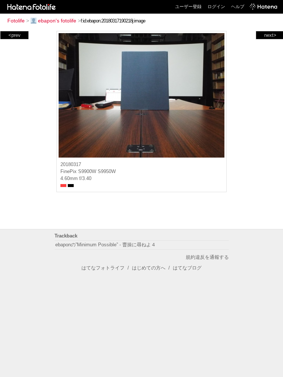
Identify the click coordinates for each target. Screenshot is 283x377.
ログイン (216, 6)
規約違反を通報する (207, 257)
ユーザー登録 (188, 6)
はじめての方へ (148, 268)
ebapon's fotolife (57, 21)
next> (270, 35)
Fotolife (16, 21)
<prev (14, 35)
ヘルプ (237, 6)
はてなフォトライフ (103, 268)
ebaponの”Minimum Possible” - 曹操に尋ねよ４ (105, 244)
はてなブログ (187, 268)
